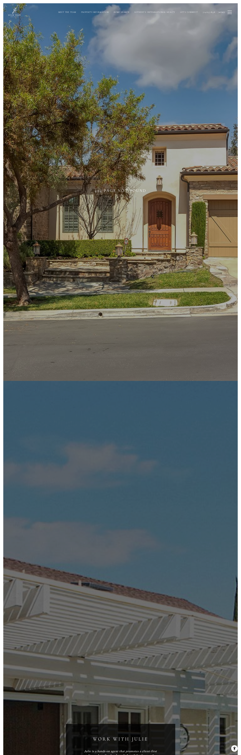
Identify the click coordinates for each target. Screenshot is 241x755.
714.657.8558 (209, 12)
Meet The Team (67, 12)
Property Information (95, 12)
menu (222, 12)
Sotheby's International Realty (154, 12)
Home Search (122, 12)
